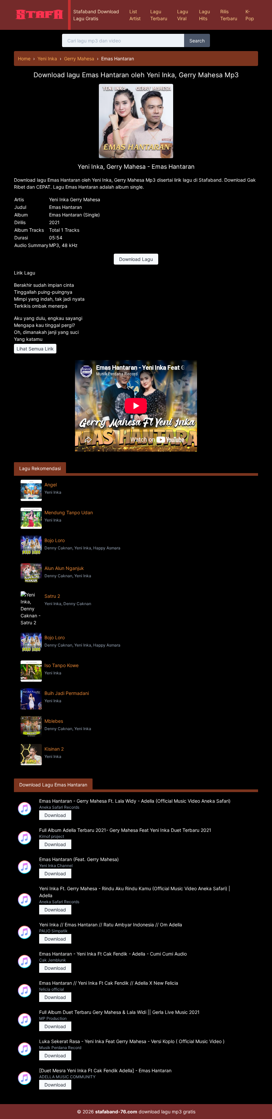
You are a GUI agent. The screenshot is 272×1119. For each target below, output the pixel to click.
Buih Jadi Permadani (66, 693)
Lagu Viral (182, 15)
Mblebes (53, 721)
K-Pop (249, 15)
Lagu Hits (204, 15)
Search (197, 40)
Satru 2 (52, 596)
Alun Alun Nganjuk (64, 568)
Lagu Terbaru (158, 15)
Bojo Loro (54, 540)
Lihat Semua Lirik (35, 348)
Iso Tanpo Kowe (61, 665)
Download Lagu (136, 259)
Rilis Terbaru (228, 15)
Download (55, 815)
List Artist (135, 15)
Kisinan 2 (54, 749)
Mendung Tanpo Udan (68, 512)
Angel (50, 484)
